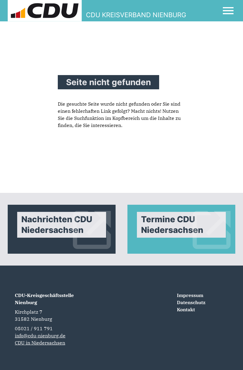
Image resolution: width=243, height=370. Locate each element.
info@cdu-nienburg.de (40, 336)
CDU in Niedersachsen (40, 343)
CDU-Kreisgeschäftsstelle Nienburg (44, 298)
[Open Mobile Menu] (228, 11)
